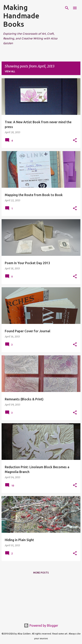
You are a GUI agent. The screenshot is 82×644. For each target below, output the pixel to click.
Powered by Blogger (43, 625)
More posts (41, 572)
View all (10, 71)
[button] (74, 140)
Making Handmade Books (21, 15)
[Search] (66, 8)
